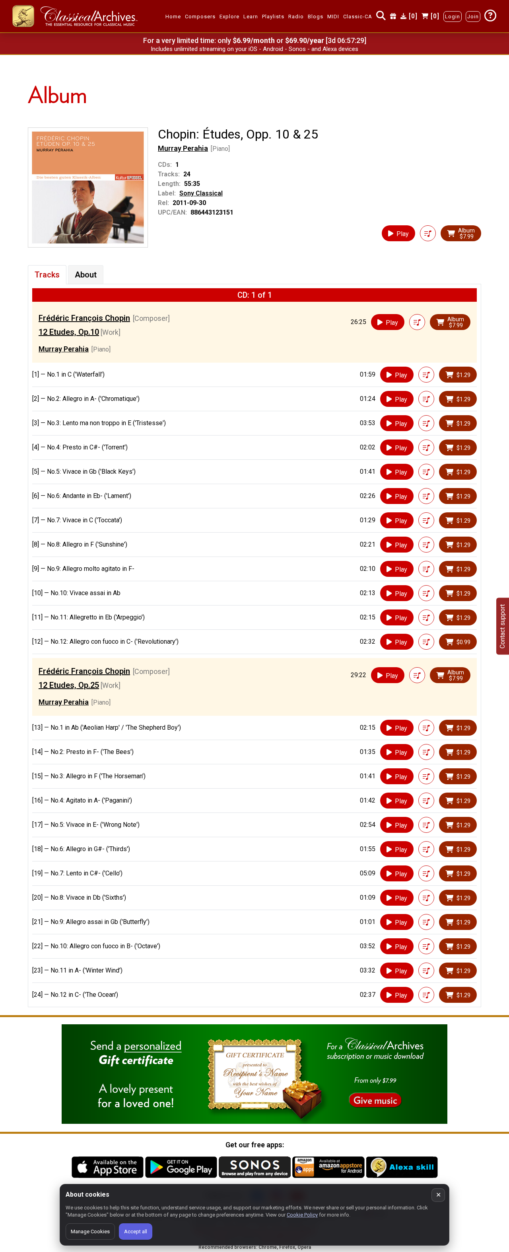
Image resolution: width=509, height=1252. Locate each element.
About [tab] (86, 274)
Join (473, 17)
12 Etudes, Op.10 (69, 332)
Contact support (502, 626)
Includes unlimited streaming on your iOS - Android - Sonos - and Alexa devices (254, 49)
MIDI (333, 17)
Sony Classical (201, 193)
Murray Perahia (183, 148)
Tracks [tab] (47, 274)
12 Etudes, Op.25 (69, 685)
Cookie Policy (302, 1215)
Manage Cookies (90, 1231)
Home (173, 17)
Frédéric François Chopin (84, 318)
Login (452, 17)
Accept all (135, 1231)
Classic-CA (357, 17)
